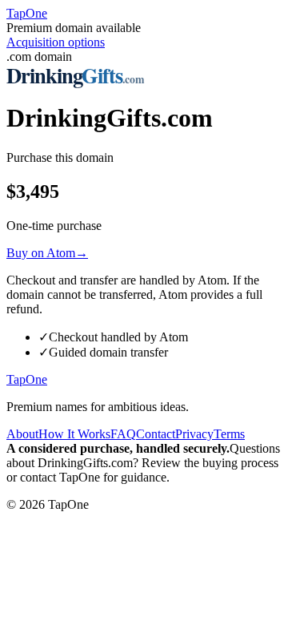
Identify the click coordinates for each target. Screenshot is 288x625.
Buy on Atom (47, 253)
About (22, 434)
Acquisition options (55, 42)
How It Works (74, 434)
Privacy (194, 434)
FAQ (123, 434)
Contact (155, 434)
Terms (229, 434)
